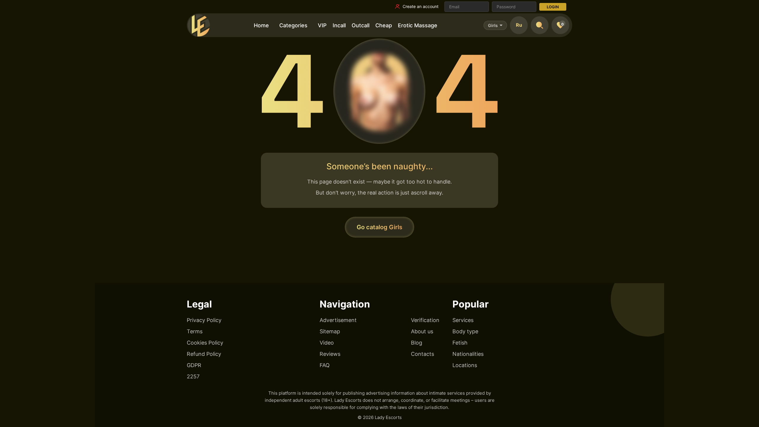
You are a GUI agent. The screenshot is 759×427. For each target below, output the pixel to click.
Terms (194, 331)
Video (327, 343)
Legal (199, 304)
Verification (425, 320)
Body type (465, 331)
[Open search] (539, 25)
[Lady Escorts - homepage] (199, 25)
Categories (293, 25)
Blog (416, 343)
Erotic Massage (417, 25)
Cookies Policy (205, 343)
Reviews (330, 354)
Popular (470, 304)
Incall (339, 25)
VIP (322, 25)
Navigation (345, 304)
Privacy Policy (204, 320)
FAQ (325, 365)
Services (462, 320)
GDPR (194, 365)
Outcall (360, 25)
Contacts (422, 354)
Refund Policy (204, 354)
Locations (464, 365)
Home (261, 25)
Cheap (383, 25)
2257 (193, 376)
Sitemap (330, 331)
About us (422, 331)
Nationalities (468, 354)
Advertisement (338, 320)
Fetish (460, 343)
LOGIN (553, 6)
